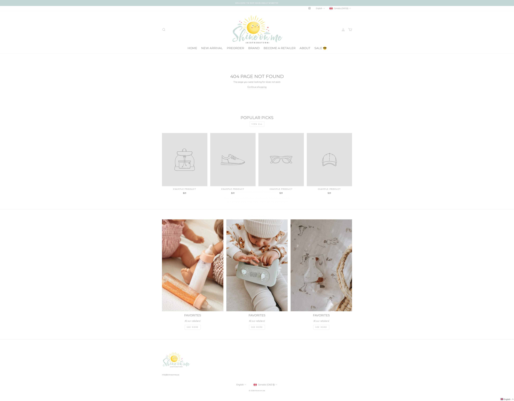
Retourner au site (257, 212)
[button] (507, 399)
